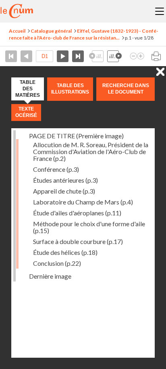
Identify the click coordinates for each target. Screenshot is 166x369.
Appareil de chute (64, 191)
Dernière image (50, 276)
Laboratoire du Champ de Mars (83, 202)
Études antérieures (65, 180)
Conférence (56, 169)
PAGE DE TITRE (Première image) (76, 136)
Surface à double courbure (78, 241)
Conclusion (57, 263)
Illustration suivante (114, 56)
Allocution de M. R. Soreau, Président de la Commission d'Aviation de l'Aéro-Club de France (90, 151)
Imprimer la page (156, 56)
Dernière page (78, 56)
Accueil (17, 31)
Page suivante (62, 56)
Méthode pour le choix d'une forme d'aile (89, 227)
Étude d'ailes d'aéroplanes (77, 213)
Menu (159, 11)
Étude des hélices (65, 252)
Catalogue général (51, 31)
